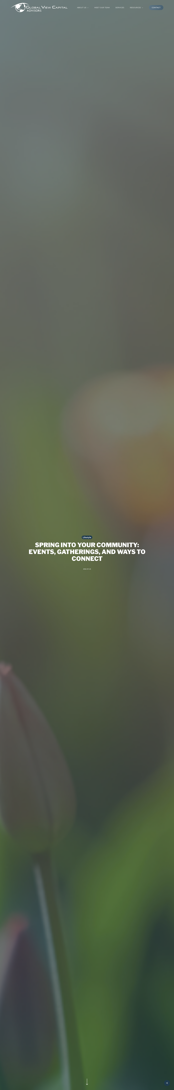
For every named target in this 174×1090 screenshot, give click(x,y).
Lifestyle (87, 537)
